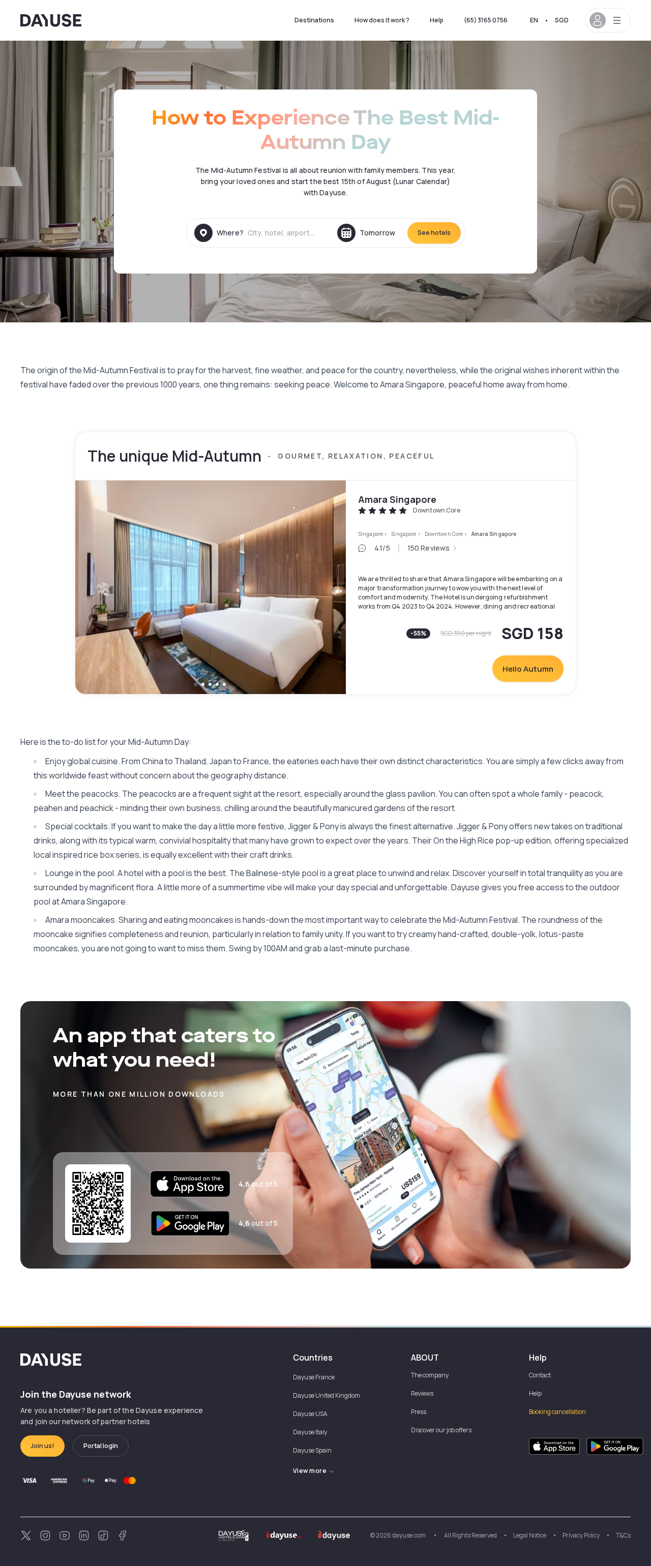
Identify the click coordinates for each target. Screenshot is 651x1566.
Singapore (370, 533)
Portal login (100, 1445)
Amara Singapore (397, 499)
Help (436, 20)
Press (418, 1411)
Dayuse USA (310, 1413)
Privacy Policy (581, 1535)
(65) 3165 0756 (486, 20)
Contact (540, 1375)
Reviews (422, 1393)
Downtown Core (444, 533)
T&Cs (623, 1535)
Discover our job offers (441, 1430)
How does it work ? (381, 20)
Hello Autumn (527, 669)
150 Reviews (428, 548)
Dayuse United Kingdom (326, 1395)
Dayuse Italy (310, 1432)
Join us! (42, 1445)
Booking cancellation (557, 1411)
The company (430, 1375)
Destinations (314, 20)
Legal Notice (529, 1535)
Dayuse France (314, 1377)
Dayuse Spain (312, 1450)
